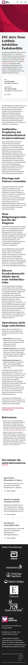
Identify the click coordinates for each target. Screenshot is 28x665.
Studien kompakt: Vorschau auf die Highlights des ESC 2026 (12, 500)
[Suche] (21, 2)
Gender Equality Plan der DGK (20, 657)
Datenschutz (6, 654)
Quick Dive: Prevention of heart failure (12, 479)
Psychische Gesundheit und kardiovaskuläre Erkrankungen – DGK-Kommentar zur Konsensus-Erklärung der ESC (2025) (14, 524)
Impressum (14, 654)
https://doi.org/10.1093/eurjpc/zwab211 (16, 430)
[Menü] (25, 2)
